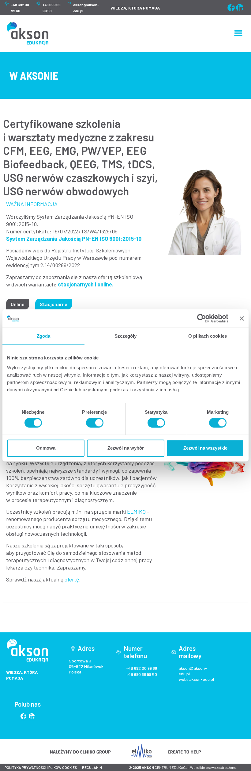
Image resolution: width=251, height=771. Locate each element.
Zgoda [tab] (44, 336)
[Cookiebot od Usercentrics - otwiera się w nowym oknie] (201, 318)
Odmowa (45, 448)
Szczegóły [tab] (125, 336)
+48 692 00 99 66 (141, 668)
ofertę (72, 579)
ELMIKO (136, 511)
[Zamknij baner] (242, 318)
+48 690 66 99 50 (141, 674)
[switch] (94, 423)
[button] (238, 33)
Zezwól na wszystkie (205, 448)
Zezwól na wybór (125, 448)
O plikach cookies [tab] (207, 336)
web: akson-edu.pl (196, 679)
